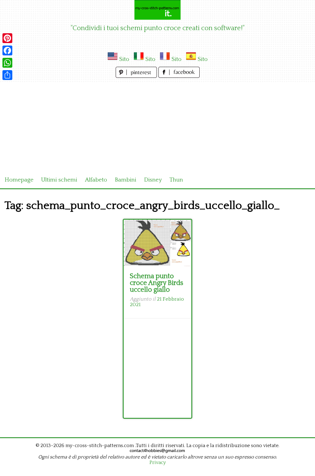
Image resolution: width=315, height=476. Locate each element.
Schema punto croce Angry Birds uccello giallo (156, 283)
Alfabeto (96, 180)
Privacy (158, 462)
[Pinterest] (7, 38)
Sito (124, 59)
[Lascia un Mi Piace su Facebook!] (179, 76)
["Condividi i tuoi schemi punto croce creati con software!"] (157, 10)
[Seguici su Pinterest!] (137, 76)
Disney (153, 180)
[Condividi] (7, 75)
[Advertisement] (157, 125)
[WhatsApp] (7, 63)
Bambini (125, 180)
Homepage (19, 180)
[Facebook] (7, 50)
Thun (176, 180)
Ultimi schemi (59, 180)
